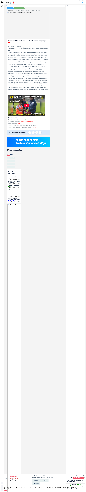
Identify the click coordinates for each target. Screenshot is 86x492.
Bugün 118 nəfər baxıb (14, 183)
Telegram (12, 167)
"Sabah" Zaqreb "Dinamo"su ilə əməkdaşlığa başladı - (22, 127)
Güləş (20, 487)
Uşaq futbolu (41, 487)
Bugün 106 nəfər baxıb (14, 191)
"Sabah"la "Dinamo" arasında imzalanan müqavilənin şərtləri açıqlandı (22, 125)
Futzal (34, 487)
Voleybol (9, 487)
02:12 (81, 2)
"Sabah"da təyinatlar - (14, 123)
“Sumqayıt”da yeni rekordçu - (20, 121)
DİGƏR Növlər (50, 487)
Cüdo (25, 487)
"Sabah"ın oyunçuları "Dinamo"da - (17, 119)
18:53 (83, 491)
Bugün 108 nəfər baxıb (14, 187)
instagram (12, 164)
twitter (11, 161)
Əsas (37, 2)
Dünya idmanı (66, 487)
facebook (12, 158)
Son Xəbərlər (51, 2)
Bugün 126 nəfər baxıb (14, 179)
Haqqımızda (43, 2)
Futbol (15, 487)
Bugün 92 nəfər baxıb (15, 196)
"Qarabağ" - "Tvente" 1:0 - (13, 186)
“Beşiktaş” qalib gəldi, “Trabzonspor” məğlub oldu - (14, 199)
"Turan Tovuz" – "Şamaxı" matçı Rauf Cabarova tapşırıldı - (13, 177)
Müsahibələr (74, 487)
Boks (30, 487)
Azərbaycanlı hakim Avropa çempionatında (14, 182)
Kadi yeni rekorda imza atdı (14, 189)
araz (11, 10)
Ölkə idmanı (58, 487)
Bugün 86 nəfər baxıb (15, 201)
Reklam (9, 488)
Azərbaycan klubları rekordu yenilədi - (13, 194)
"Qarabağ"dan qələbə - (74, 485)
